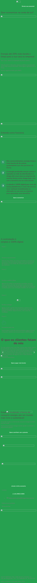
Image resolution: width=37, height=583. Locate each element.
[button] (3, 352)
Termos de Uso (6, 506)
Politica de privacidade (8, 503)
